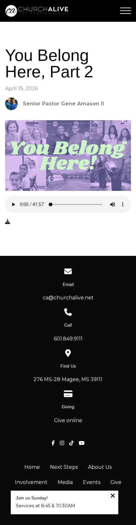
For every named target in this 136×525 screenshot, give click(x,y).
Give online (68, 420)
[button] (125, 10)
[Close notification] (113, 496)
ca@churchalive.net (68, 298)
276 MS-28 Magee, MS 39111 (68, 379)
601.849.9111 (68, 339)
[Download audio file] (7, 222)
